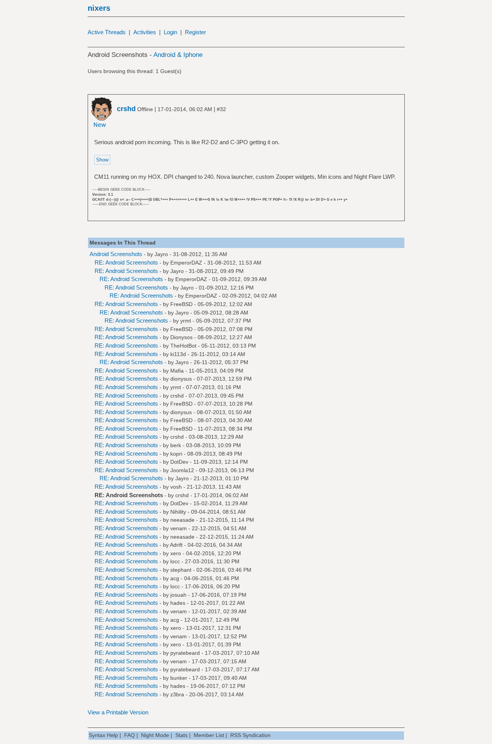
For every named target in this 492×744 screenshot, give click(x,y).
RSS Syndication (250, 735)
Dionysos (181, 337)
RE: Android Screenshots (126, 262)
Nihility (178, 512)
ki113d (178, 354)
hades (177, 603)
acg (174, 578)
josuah (178, 595)
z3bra (177, 694)
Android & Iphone (178, 54)
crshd (177, 396)
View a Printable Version (118, 712)
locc (175, 561)
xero (175, 553)
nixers (99, 8)
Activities (144, 32)
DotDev (179, 462)
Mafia (177, 371)
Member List (209, 735)
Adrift (176, 545)
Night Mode (155, 735)
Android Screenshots (116, 254)
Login (170, 32)
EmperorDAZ (186, 263)
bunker (178, 678)
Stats (181, 735)
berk (175, 445)
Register (195, 32)
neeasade (182, 520)
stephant (180, 570)
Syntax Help (103, 735)
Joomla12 (182, 470)
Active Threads (107, 32)
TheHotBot (183, 346)
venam (178, 528)
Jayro (161, 254)
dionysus (181, 379)
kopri (176, 454)
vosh (176, 487)
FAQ (129, 735)
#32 (221, 109)
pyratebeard (185, 653)
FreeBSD (181, 304)
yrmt (185, 321)
